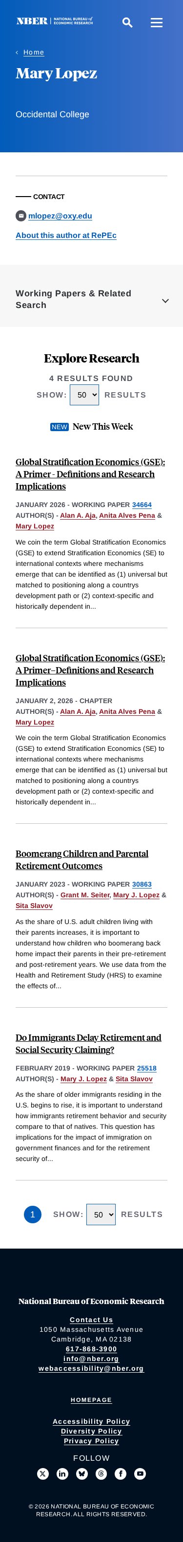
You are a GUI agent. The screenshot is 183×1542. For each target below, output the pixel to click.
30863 (142, 884)
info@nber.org (91, 1358)
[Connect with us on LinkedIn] (62, 1474)
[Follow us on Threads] (101, 1474)
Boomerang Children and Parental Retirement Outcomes (82, 859)
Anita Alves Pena (127, 515)
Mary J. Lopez (136, 895)
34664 (142, 504)
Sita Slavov (34, 905)
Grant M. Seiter (85, 895)
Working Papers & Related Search (73, 299)
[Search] (127, 22)
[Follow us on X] (43, 1474)
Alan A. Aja (78, 515)
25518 (147, 1068)
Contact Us (91, 1320)
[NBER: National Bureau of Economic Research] (57, 22)
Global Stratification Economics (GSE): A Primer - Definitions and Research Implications (90, 473)
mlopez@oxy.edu (60, 216)
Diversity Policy (91, 1431)
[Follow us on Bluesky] (82, 1474)
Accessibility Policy (91, 1421)
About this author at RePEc (66, 235)
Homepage (91, 1400)
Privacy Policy (92, 1441)
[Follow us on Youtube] (140, 1474)
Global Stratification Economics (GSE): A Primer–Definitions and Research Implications (90, 670)
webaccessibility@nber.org (91, 1368)
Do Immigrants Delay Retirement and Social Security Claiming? (89, 1043)
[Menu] (156, 22)
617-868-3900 (91, 1349)
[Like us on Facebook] (120, 1474)
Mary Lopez (35, 526)
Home (33, 52)
